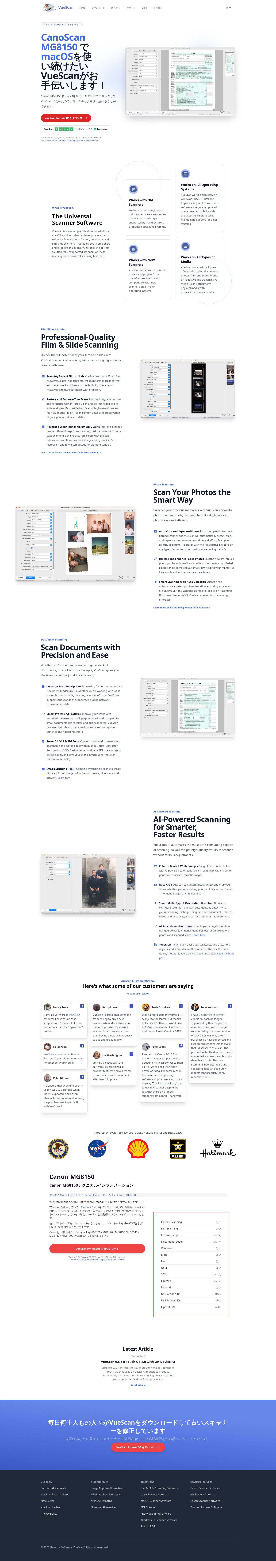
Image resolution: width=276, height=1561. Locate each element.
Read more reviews (138, 993)
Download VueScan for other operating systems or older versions (70, 140)
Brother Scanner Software (206, 1507)
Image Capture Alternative (107, 1488)
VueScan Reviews (51, 1507)
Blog (144, 7)
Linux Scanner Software (155, 1494)
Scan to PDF (148, 1526)
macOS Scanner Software (156, 1501)
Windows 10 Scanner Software (159, 1520)
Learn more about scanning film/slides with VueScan (71, 452)
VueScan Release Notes (55, 1494)
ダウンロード (98, 7)
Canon (85, 1207)
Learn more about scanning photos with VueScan (181, 607)
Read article (138, 1385)
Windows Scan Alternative (106, 1494)
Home (82, 7)
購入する (115, 7)
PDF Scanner (148, 1507)
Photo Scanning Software (156, 1513)
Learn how (64, 777)
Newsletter (47, 1501)
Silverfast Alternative (103, 1507)
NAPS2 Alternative (101, 1501)
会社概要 (157, 7)
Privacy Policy (49, 1513)
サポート (131, 7)
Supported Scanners (53, 1488)
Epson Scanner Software (205, 1501)
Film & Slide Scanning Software (159, 1488)
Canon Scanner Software (205, 1488)
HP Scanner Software (203, 1494)
